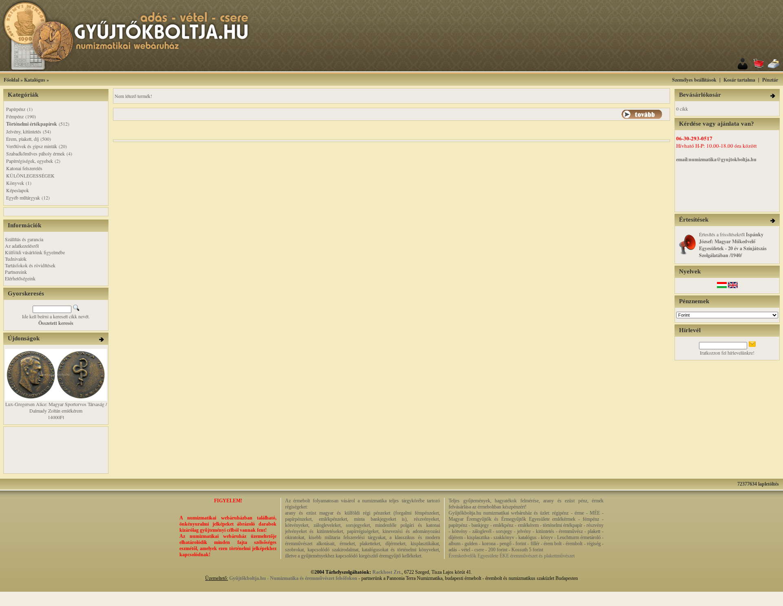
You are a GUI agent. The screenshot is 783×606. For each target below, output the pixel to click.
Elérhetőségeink (20, 278)
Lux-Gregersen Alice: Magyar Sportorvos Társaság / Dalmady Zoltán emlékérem (56, 407)
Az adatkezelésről (22, 245)
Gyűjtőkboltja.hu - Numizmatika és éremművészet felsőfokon (293, 578)
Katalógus (34, 79)
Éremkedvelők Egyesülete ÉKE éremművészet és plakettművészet (512, 556)
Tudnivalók (16, 258)
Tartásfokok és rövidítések (30, 265)
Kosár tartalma (739, 79)
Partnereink (16, 272)
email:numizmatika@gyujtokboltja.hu (716, 159)
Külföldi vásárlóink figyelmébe (35, 252)
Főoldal (11, 79)
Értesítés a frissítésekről (733, 244)
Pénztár (770, 79)
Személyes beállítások (694, 79)
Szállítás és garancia (24, 239)
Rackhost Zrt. (387, 572)
